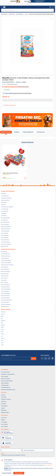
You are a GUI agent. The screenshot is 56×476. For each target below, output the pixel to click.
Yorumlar (16, 132)
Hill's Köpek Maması (5, 302)
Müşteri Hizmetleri (5, 412)
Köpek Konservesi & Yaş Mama (7, 264)
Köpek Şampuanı (4, 282)
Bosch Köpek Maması (5, 284)
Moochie (6, 78)
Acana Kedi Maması (5, 235)
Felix (2, 340)
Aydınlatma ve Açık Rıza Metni (7, 374)
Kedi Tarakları (4, 215)
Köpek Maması (4, 251)
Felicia (2, 344)
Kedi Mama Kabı (4, 220)
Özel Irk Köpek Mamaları (6, 260)
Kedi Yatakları (3, 213)
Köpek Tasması (4, 278)
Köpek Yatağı (3, 280)
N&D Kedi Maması (4, 246)
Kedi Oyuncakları (4, 211)
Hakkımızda (3, 401)
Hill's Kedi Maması (4, 237)
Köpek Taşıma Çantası (5, 271)
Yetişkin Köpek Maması (5, 256)
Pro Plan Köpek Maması (6, 304)
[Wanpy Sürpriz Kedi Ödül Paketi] (14, 158)
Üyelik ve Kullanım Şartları (7, 380)
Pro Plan (2, 314)
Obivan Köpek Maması (5, 293)
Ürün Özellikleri (6, 132)
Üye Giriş (3, 394)
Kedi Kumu (3, 204)
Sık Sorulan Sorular (5, 372)
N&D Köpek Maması (5, 306)
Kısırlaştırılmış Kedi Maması (6, 198)
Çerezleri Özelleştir (6, 473)
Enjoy (2, 331)
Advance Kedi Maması (5, 228)
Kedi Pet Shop (12, 14)
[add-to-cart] (25, 178)
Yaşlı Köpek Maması (5, 258)
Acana (2, 329)
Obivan (2, 333)
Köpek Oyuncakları (5, 273)
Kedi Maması (3, 193)
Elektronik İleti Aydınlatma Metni (8, 389)
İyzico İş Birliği (4, 426)
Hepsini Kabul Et (19, 473)
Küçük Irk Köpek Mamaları (6, 262)
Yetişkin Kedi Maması (5, 200)
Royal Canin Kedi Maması (6, 244)
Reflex (2, 327)
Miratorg (2, 325)
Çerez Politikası (4, 376)
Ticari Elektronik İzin (5, 387)
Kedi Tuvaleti (3, 202)
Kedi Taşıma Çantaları (5, 217)
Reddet (6, 468)
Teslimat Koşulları (5, 385)
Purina (2, 342)
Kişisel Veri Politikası (5, 378)
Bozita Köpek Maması (5, 295)
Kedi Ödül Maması (19, 14)
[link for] (27, 1)
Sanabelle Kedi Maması (6, 226)
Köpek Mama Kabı (4, 275)
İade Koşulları (41, 132)
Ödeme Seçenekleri (28, 132)
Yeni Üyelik (3, 397)
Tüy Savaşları (4, 422)
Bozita (2, 316)
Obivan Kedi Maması (5, 231)
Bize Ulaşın (3, 403)
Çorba (26, 14)
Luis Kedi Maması (4, 233)
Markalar (3, 419)
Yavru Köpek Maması (5, 253)
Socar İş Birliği (4, 424)
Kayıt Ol (33, 358)
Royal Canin (3, 311)
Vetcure (2, 338)
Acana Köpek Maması (5, 297)
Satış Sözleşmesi (5, 383)
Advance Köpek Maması (6, 289)
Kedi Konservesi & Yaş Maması (7, 206)
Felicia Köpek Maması (5, 286)
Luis (2, 336)
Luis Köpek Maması (5, 291)
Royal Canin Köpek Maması (6, 300)
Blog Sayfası (4, 410)
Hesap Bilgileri (4, 405)
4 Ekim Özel (3, 417)
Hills (2, 318)
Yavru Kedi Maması (5, 195)
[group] (27, 45)
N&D (2, 322)
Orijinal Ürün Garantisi (6, 399)
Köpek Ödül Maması (5, 269)
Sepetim (3, 408)
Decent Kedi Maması (5, 222)
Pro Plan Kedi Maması (5, 242)
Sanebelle (3, 320)
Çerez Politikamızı (49, 465)
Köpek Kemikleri (4, 267)
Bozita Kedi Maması (5, 239)
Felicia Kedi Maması (5, 224)
